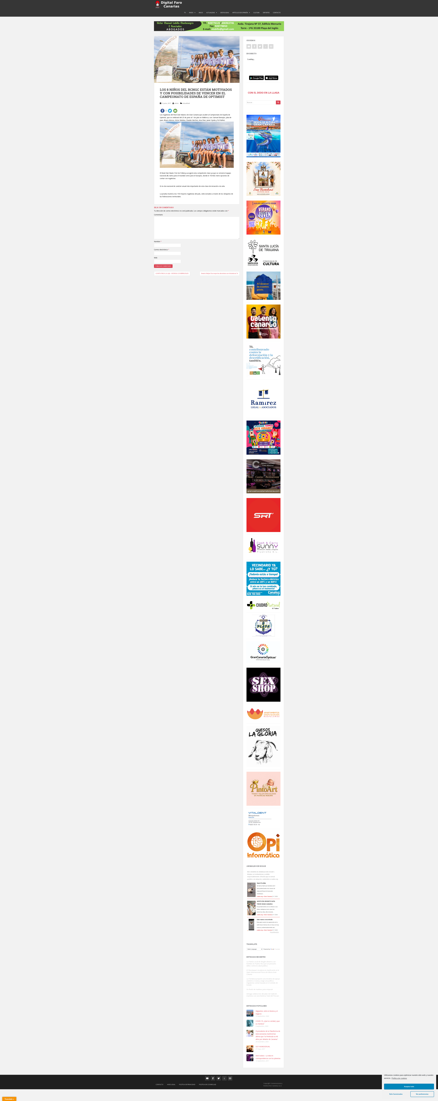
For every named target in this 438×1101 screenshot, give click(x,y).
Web (155, 258)
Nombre (158, 241)
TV (185, 13)
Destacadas (224, 13)
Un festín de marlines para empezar (259, 989)
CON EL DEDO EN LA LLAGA (263, 92)
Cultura (256, 13)
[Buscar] (278, 102)
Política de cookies (399, 1078)
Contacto (277, 13)
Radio (191, 13)
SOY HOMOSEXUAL (263, 1046)
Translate (277, 949)
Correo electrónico (161, 249)
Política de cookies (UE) (207, 1084)
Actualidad (210, 13)
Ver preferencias (422, 1094)
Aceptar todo (409, 1086)
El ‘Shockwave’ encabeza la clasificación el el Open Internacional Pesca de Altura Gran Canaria (262, 972)
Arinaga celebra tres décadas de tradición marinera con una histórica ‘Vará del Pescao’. (262, 995)
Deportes (266, 13)
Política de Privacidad (187, 1084)
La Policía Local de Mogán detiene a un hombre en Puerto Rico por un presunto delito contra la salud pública (261, 964)
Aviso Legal (171, 1084)
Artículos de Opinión (240, 13)
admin (176, 103)
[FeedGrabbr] (263, 932)
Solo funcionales (396, 1094)
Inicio (201, 13)
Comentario (158, 215)
